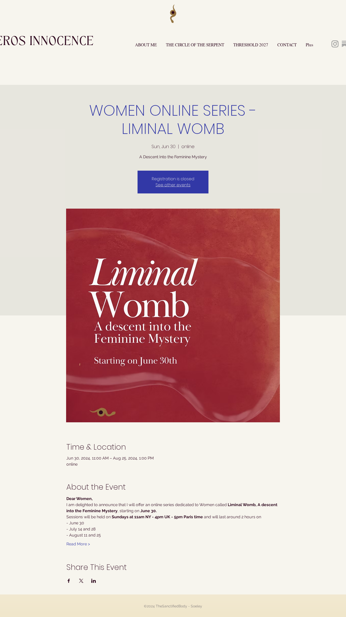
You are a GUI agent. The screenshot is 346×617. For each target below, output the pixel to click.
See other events (173, 185)
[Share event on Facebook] (68, 581)
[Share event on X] (81, 581)
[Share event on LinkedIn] (93, 581)
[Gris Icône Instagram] (335, 44)
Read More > (78, 544)
